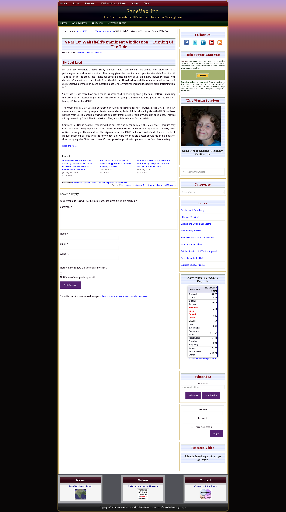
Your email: (203, 383)
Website (64, 254)
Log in (183, 507)
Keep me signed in (204, 427)
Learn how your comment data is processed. (125, 296)
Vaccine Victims (121, 183)
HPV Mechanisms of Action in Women (198, 237)
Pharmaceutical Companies (102, 183)
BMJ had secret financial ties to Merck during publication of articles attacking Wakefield (116, 163)
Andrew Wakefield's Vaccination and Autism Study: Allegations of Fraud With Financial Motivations (153, 163)
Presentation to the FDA (192, 258)
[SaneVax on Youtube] (210, 44)
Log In (216, 433)
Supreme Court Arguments (193, 265)
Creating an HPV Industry (192, 210)
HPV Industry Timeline (191, 230)
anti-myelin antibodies (132, 185)
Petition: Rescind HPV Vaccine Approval (199, 251)
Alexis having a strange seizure (203, 458)
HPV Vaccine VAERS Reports (202, 279)
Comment (66, 207)
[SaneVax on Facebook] (186, 44)
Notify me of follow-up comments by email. (83, 267)
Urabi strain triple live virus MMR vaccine (159, 185)
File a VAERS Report (190, 217)
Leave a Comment (94, 53)
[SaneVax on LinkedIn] (201, 44)
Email (64, 243)
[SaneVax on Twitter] (193, 44)
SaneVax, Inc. (143, 11)
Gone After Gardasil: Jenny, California (203, 152)
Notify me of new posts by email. (77, 277)
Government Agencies (81, 183)
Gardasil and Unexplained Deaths (196, 224)
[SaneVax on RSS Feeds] (218, 44)
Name (64, 233)
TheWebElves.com (146, 507)
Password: (202, 418)
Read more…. (69, 145)
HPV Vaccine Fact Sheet (191, 244)
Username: (202, 409)
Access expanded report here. (202, 358)
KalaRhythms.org (171, 507)
